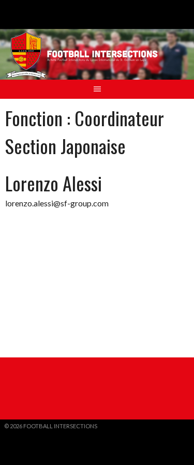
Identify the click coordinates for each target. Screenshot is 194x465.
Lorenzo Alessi (53, 183)
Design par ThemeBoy (36, 434)
